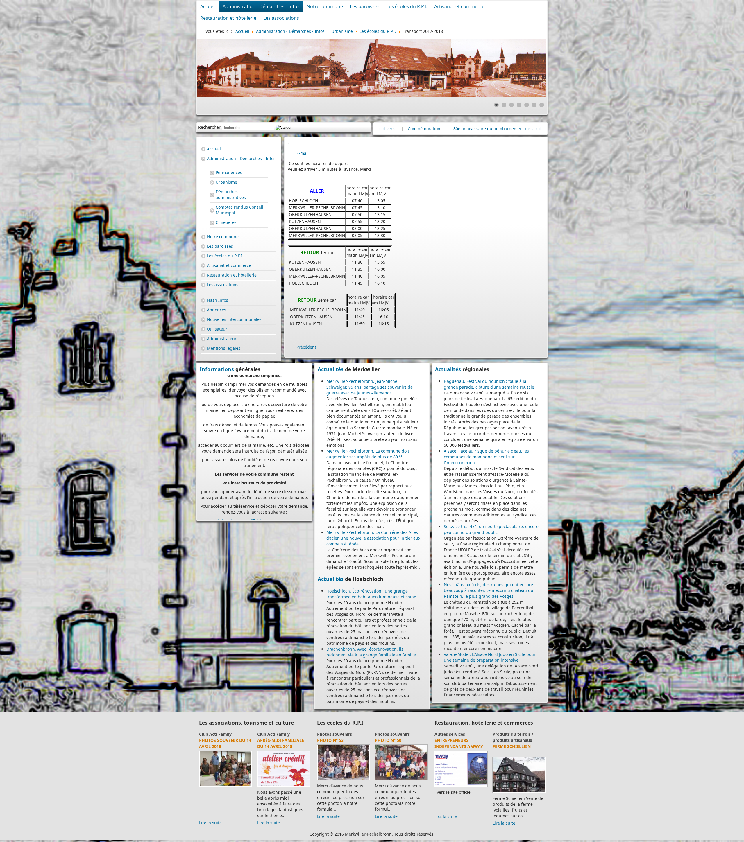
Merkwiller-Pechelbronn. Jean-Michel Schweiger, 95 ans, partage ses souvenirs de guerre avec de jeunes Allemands (369, 387)
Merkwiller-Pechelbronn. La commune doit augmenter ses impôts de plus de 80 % (367, 453)
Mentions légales (223, 348)
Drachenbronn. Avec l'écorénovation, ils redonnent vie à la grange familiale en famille (371, 652)
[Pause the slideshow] (528, 67)
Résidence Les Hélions (459, 740)
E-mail (302, 153)
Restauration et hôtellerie (228, 18)
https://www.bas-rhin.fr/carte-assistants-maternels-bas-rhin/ (258, 484)
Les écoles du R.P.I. (407, 6)
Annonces (216, 310)
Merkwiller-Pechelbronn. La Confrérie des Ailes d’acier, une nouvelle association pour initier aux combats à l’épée (373, 538)
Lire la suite (210, 817)
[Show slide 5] (526, 105)
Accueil (208, 6)
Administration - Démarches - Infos (261, 6)
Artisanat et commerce (459, 6)
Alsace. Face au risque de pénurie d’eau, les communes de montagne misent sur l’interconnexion (486, 456)
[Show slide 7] (541, 105)
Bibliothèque (212, 734)
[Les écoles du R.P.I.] (343, 780)
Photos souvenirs (392, 734)
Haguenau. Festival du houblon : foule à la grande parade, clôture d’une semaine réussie (489, 384)
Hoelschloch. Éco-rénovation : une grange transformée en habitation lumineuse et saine (371, 593)
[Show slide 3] (511, 105)
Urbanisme (226, 182)
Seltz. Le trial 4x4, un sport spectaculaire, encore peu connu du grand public (491, 529)
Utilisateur (217, 329)
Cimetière (456, 128)
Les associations (281, 18)
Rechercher (209, 127)
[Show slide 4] (519, 105)
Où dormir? (445, 734)
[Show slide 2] (504, 105)
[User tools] (288, 143)
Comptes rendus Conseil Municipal (239, 210)
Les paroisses (365, 6)
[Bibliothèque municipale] (225, 786)
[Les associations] (283, 786)
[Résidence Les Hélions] (460, 786)
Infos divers (490, 128)
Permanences (229, 172)
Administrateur (222, 338)
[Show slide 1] (496, 105)
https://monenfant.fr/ (239, 505)
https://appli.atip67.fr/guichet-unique (254, 435)
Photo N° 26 (388, 740)
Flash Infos (217, 300)
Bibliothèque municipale (214, 743)
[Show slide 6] (534, 105)
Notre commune (325, 6)
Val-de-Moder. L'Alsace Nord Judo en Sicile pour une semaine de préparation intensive (490, 657)
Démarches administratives (231, 194)
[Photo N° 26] (401, 780)
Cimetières (226, 222)
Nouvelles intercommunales (234, 319)
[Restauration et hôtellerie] (519, 786)
